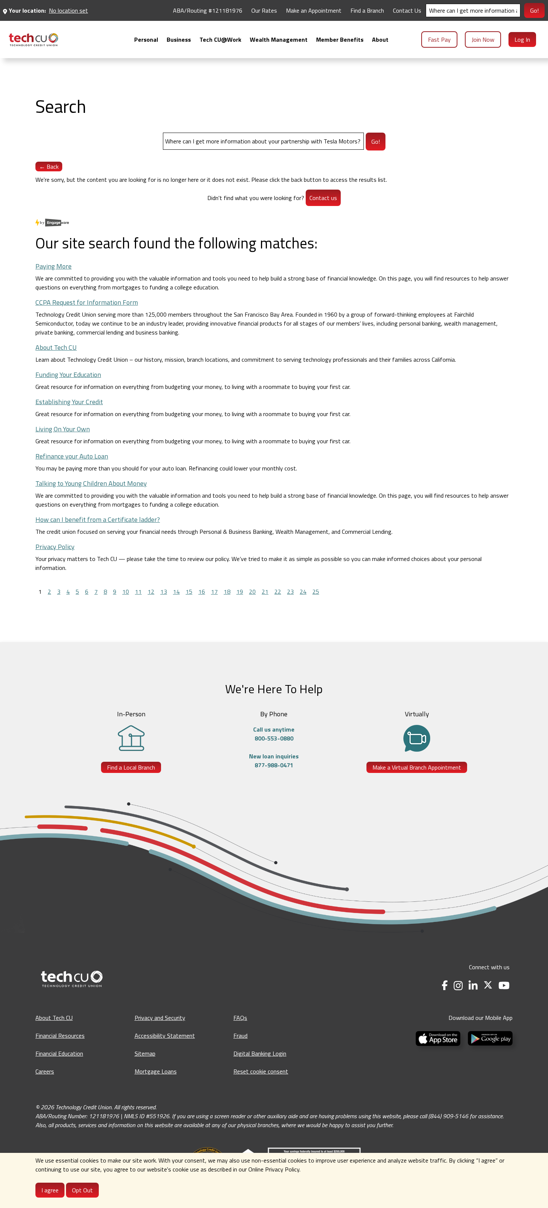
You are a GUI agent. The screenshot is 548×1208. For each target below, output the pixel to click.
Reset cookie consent (260, 1071)
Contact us (323, 197)
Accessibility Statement (165, 1035)
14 (176, 591)
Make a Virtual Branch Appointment (416, 767)
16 (201, 591)
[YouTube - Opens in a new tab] (504, 985)
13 (163, 591)
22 (277, 591)
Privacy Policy (55, 547)
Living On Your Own (62, 429)
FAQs (240, 1017)
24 (303, 591)
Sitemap (145, 1053)
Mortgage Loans (156, 1071)
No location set (68, 10)
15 (189, 591)
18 (227, 591)
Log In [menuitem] (522, 39)
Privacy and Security (160, 1017)
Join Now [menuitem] (483, 39)
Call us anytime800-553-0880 (274, 734)
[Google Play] (489, 1037)
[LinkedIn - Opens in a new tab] (473, 985)
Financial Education (59, 1053)
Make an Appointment (313, 10)
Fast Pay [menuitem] (439, 39)
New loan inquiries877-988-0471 (274, 761)
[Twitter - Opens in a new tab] (488, 985)
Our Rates (264, 10)
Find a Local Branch (131, 767)
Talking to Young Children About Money (91, 483)
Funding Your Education (68, 375)
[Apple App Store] (439, 1037)
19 (239, 591)
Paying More (53, 266)
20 (252, 591)
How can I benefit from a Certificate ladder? (97, 519)
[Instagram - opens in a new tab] (458, 985)
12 (151, 591)
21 (265, 591)
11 (138, 591)
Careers (44, 1071)
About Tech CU (56, 347)
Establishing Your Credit (69, 402)
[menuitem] (33, 39)
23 (290, 591)
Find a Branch (367, 10)
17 (214, 591)
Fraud (240, 1035)
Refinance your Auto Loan (71, 456)
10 (125, 591)
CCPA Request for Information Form (86, 302)
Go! (534, 10)
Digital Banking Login (259, 1053)
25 (315, 591)
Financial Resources (60, 1035)
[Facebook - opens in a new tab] (445, 985)
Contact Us (407, 10)
